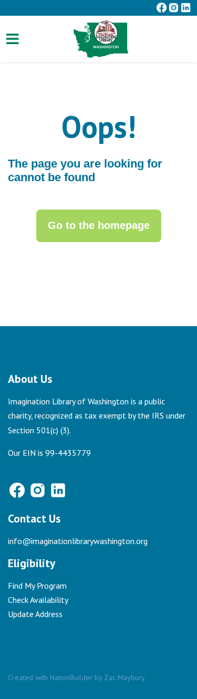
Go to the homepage (99, 225)
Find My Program (37, 585)
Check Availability (38, 599)
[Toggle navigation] (12, 39)
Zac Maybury (124, 677)
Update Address (35, 614)
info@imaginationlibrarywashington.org (78, 541)
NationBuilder (71, 677)
